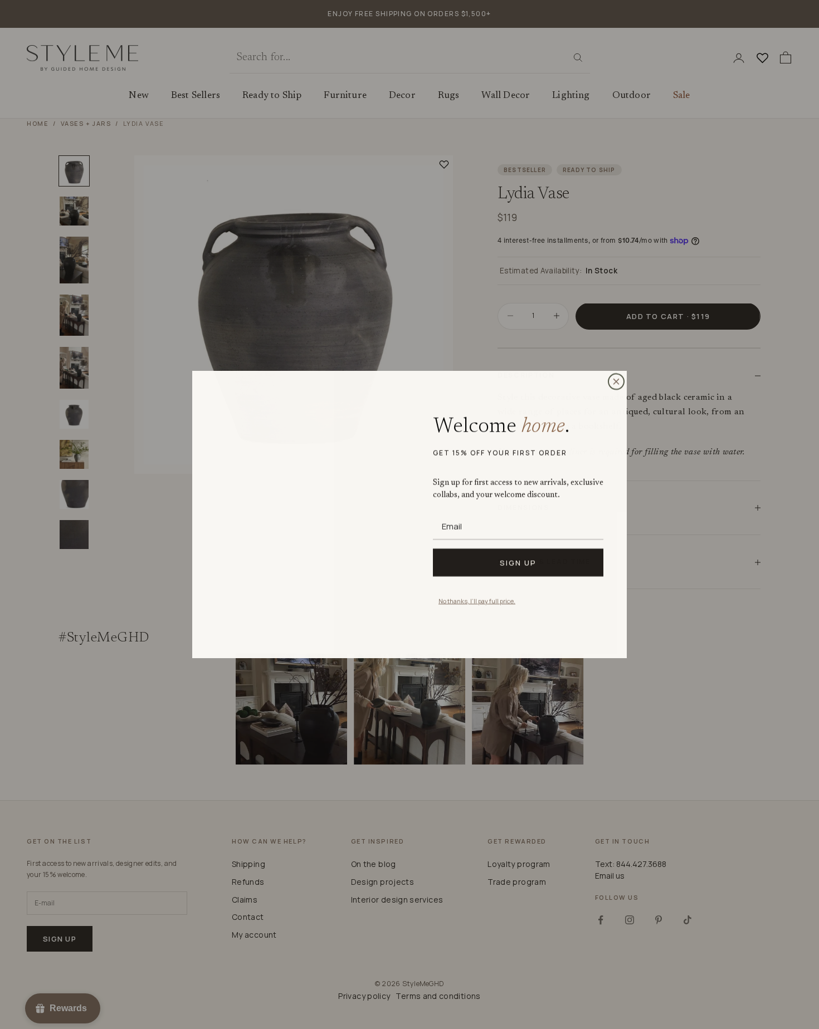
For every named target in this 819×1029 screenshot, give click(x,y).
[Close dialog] (616, 381)
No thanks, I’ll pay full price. (476, 600)
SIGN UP (518, 562)
